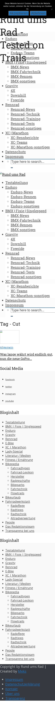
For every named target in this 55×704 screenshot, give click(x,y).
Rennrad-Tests (23, 123)
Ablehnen (38, 13)
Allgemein (6, 347)
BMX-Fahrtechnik (26, 71)
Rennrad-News (23, 109)
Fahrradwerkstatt (17, 501)
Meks (22, 671)
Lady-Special (14, 451)
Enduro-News (22, 43)
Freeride (17, 100)
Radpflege (18, 506)
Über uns (12, 693)
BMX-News (20, 67)
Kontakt (11, 689)
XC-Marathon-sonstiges (30, 147)
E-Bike (9, 443)
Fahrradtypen (20, 468)
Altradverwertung (23, 518)
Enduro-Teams (23, 53)
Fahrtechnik (19, 489)
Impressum (14, 156)
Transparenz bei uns (19, 531)
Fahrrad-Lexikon (22, 472)
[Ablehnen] (51, 9)
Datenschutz (15, 151)
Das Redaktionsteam (19, 526)
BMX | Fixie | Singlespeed (25, 62)
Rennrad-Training (25, 119)
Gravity (11, 86)
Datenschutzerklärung (22, 684)
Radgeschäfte (20, 480)
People (10, 522)
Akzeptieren (19, 13)
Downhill (18, 95)
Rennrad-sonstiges (26, 128)
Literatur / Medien (18, 455)
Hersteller (17, 476)
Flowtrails (17, 493)
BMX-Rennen (21, 76)
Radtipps (17, 510)
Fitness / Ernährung (19, 460)
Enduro (11, 38)
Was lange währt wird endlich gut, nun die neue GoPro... (26, 356)
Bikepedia (12, 464)
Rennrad (12, 104)
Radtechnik (18, 514)
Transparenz (15, 698)
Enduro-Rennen (23, 48)
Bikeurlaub (13, 497)
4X (13, 90)
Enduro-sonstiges (25, 57)
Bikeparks (17, 485)
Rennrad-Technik (25, 114)
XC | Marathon (17, 133)
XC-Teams (19, 142)
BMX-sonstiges (23, 81)
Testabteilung (16, 34)
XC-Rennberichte (25, 137)
